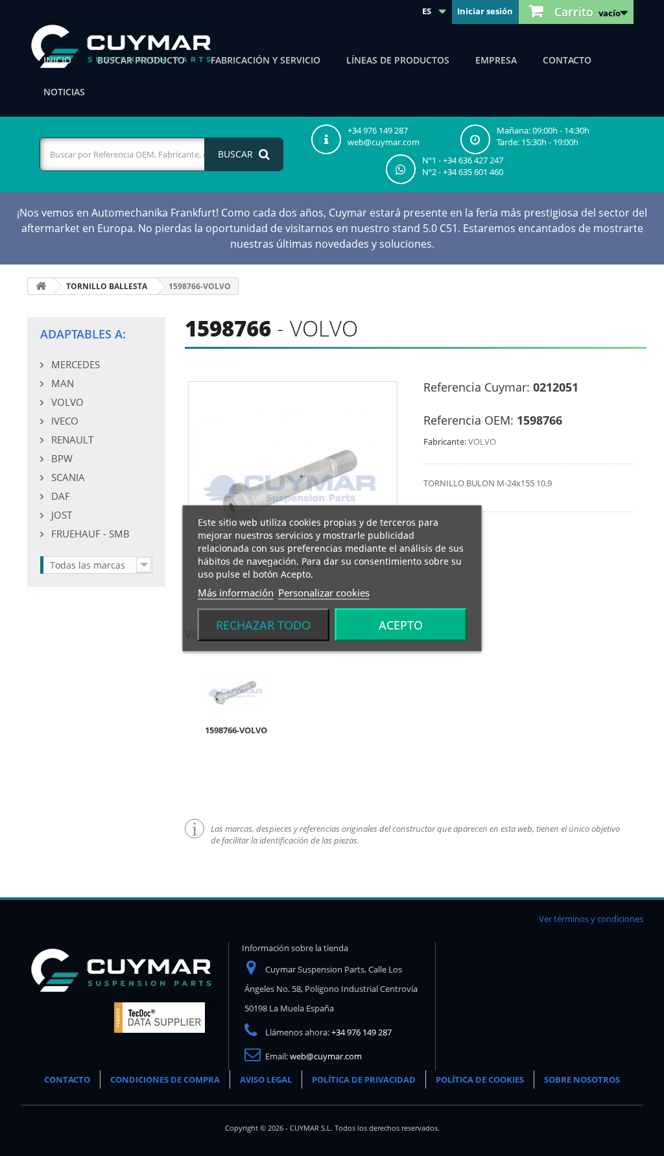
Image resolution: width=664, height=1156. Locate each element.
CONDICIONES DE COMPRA (165, 1079)
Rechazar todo (263, 624)
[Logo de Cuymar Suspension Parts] (121, 993)
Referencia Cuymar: (476, 387)
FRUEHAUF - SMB (89, 533)
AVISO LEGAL (266, 1079)
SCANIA (67, 477)
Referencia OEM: (468, 420)
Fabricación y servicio (265, 60)
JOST (60, 514)
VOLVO (66, 401)
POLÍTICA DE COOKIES (480, 1079)
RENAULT (71, 439)
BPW (61, 458)
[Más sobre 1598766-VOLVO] (236, 692)
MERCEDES (74, 364)
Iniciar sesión (485, 11)
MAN (61, 383)
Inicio (57, 60)
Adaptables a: (83, 334)
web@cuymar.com (326, 1056)
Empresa (496, 60)
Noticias (64, 92)
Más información (236, 591)
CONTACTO (67, 1079)
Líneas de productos (397, 60)
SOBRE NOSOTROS (582, 1079)
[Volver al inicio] (41, 286)
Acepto (401, 624)
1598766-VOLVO (236, 730)
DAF (59, 496)
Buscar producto (141, 60)
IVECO (63, 420)
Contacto (567, 60)
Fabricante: (444, 441)
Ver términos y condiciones (591, 919)
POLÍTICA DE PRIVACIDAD (364, 1079)
